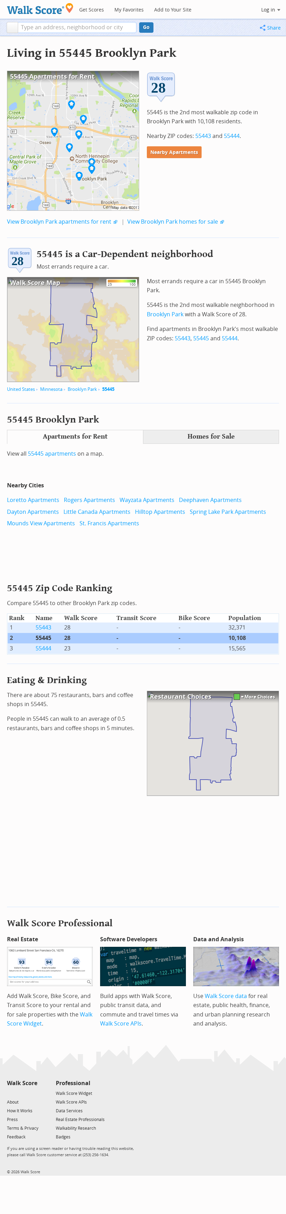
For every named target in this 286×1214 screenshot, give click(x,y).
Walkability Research (76, 1128)
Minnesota (51, 389)
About (12, 1102)
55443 (203, 136)
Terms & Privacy (22, 1128)
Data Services (69, 1110)
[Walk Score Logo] (40, 8)
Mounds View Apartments (41, 523)
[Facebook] (22, 1093)
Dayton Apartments (33, 512)
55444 (232, 136)
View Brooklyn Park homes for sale (172, 221)
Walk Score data (226, 996)
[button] (12, 27)
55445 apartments (52, 453)
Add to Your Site (172, 10)
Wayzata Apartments (147, 500)
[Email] (33, 1093)
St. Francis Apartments (109, 523)
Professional (73, 1083)
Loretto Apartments (33, 500)
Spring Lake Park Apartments (228, 512)
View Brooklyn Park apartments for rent (59, 221)
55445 (108, 389)
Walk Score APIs (121, 1023)
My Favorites (129, 10)
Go (146, 27)
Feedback (16, 1137)
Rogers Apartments (89, 500)
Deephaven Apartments (210, 500)
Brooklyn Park (82, 389)
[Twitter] (11, 1093)
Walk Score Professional (60, 923)
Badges (63, 1137)
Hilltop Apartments (160, 512)
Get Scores (91, 10)
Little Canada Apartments (96, 512)
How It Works (19, 1110)
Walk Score (22, 1083)
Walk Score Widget (74, 1093)
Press (12, 1119)
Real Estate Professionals (80, 1119)
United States (21, 389)
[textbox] (77, 27)
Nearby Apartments (174, 152)
